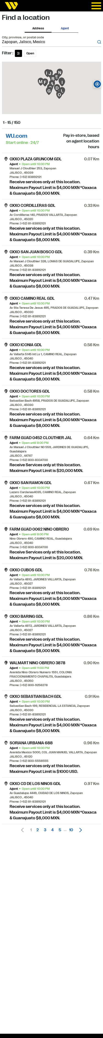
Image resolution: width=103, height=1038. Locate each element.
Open (30, 53)
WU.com (16, 136)
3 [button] (45, 830)
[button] (79, 830)
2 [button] (37, 830)
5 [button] (60, 830)
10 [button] (71, 830)
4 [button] (52, 830)
